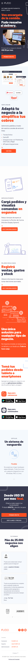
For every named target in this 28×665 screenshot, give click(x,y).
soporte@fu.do (16, 644)
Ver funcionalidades (9, 229)
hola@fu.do (15, 641)
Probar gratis (9, 57)
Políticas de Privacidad (14, 659)
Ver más (8, 151)
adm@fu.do (15, 646)
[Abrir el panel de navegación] (2, 3)
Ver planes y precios (14, 520)
